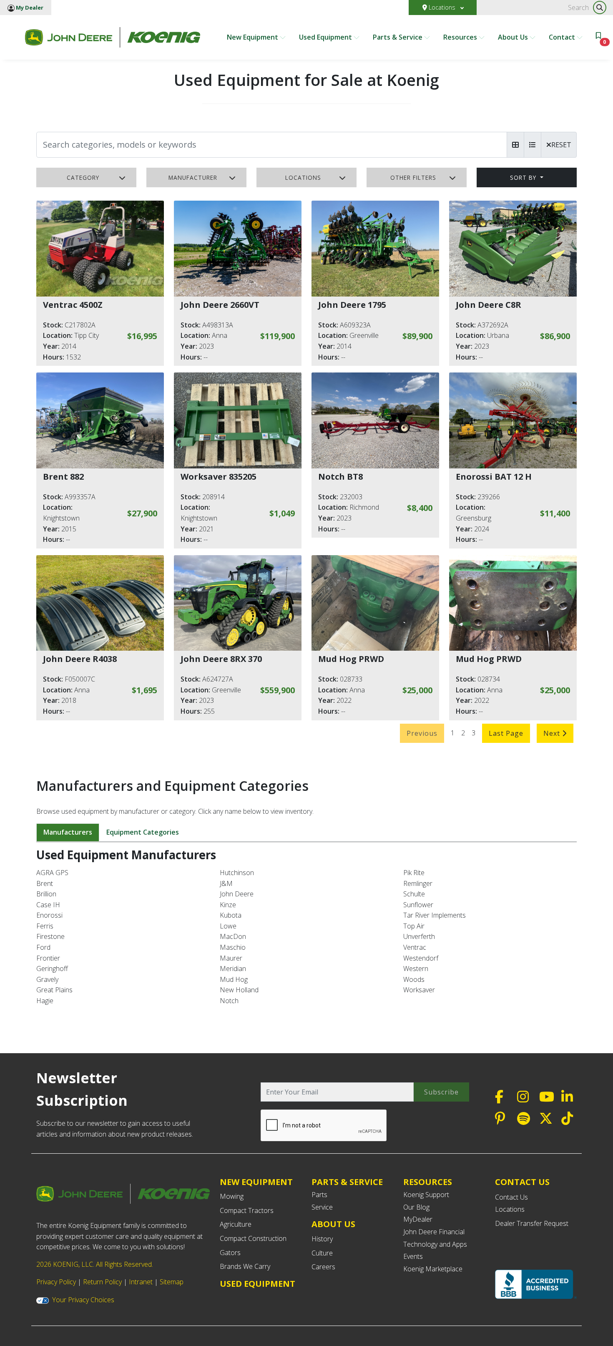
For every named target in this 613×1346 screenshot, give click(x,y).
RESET (561, 144)
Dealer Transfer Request (531, 1223)
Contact (563, 37)
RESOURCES (427, 1181)
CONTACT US (522, 1182)
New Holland (239, 989)
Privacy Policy (56, 1281)
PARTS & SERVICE (347, 1181)
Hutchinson (237, 872)
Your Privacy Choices (83, 1299)
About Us (514, 37)
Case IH (48, 904)
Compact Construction (253, 1238)
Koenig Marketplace (432, 1268)
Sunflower (418, 904)
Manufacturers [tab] (67, 832)
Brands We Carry (245, 1266)
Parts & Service (398, 37)
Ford (43, 947)
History (322, 1238)
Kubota (230, 915)
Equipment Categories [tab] (142, 832)
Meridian (233, 968)
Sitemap (171, 1281)
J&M (226, 883)
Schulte (414, 893)
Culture (322, 1253)
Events (413, 1256)
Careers (323, 1266)
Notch (229, 1000)
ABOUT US (333, 1224)
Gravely (47, 979)
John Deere (237, 893)
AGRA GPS (52, 872)
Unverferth (419, 936)
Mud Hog (234, 979)
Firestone (50, 936)
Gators (230, 1252)
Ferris (44, 926)
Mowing (232, 1196)
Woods (414, 979)
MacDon (233, 936)
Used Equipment (326, 37)
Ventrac (414, 947)
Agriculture (235, 1224)
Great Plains (54, 989)
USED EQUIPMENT (257, 1283)
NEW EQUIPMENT (256, 1181)
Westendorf (420, 958)
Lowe (228, 926)
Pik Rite (414, 872)
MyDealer (417, 1219)
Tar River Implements (434, 915)
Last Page (506, 733)
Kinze (228, 904)
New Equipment (253, 37)
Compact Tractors (247, 1210)
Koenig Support (426, 1194)
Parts (319, 1194)
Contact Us (511, 1197)
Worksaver (419, 989)
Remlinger (417, 883)
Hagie (44, 1000)
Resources (461, 37)
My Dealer (29, 7)
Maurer (231, 958)
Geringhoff (52, 968)
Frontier (48, 958)
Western (415, 968)
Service (322, 1207)
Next (552, 733)
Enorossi (49, 915)
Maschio (233, 947)
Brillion (46, 893)
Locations (442, 7)
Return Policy (102, 1281)
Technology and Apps (435, 1244)
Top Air (414, 926)
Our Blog (416, 1207)
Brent (44, 883)
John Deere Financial (434, 1231)
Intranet (141, 1281)
